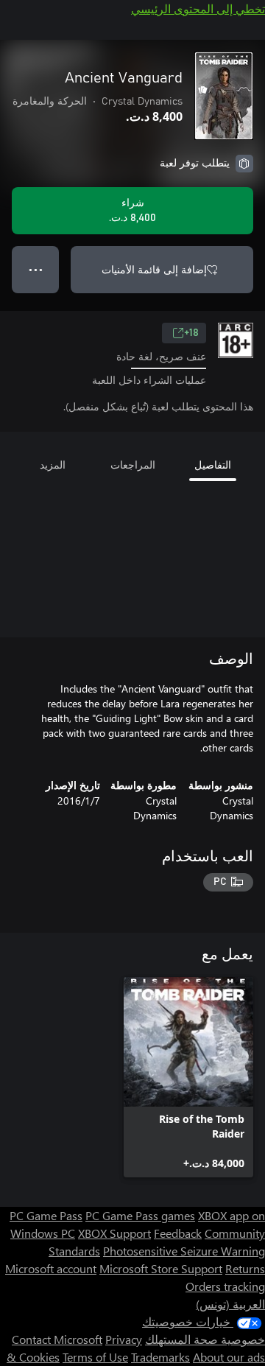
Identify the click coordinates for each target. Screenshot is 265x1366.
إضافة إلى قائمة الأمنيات (154, 269)
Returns (245, 1268)
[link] (188, 1077)
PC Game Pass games (140, 1215)
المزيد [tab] (53, 465)
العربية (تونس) (230, 1303)
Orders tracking (225, 1286)
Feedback (178, 1233)
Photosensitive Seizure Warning (184, 1250)
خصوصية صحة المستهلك (205, 1339)
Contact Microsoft (57, 1339)
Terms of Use (95, 1357)
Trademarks (160, 1357)
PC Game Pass (46, 1215)
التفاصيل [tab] (212, 465)
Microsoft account (50, 1268)
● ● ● (36, 269)
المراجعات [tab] (132, 465)
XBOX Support (114, 1233)
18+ (191, 333)
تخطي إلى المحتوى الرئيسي (198, 8)
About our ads (229, 1357)
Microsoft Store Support (160, 1268)
